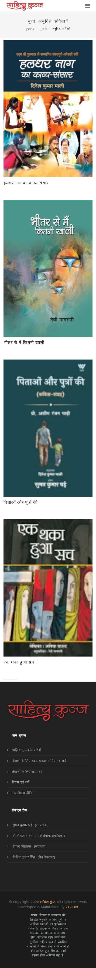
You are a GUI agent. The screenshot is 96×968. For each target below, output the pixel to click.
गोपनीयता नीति (22, 792)
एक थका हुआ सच (18, 662)
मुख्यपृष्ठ (30, 29)
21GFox (71, 906)
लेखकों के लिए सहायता (27, 771)
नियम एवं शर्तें (20, 782)
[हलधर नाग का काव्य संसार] (48, 108)
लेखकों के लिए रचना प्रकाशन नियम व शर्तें (39, 760)
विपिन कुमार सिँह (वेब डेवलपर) (33, 857)
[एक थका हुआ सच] (48, 588)
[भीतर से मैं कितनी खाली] (48, 268)
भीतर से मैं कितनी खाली (24, 342)
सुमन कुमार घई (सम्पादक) (30, 824)
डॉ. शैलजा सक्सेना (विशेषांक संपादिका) (38, 835)
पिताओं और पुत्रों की (20, 502)
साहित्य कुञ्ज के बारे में (26, 750)
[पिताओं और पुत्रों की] (48, 428)
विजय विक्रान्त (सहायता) (29, 846)
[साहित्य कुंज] (24, 6)
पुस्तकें (43, 29)
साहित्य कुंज (47, 901)
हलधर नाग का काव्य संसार (26, 182)
